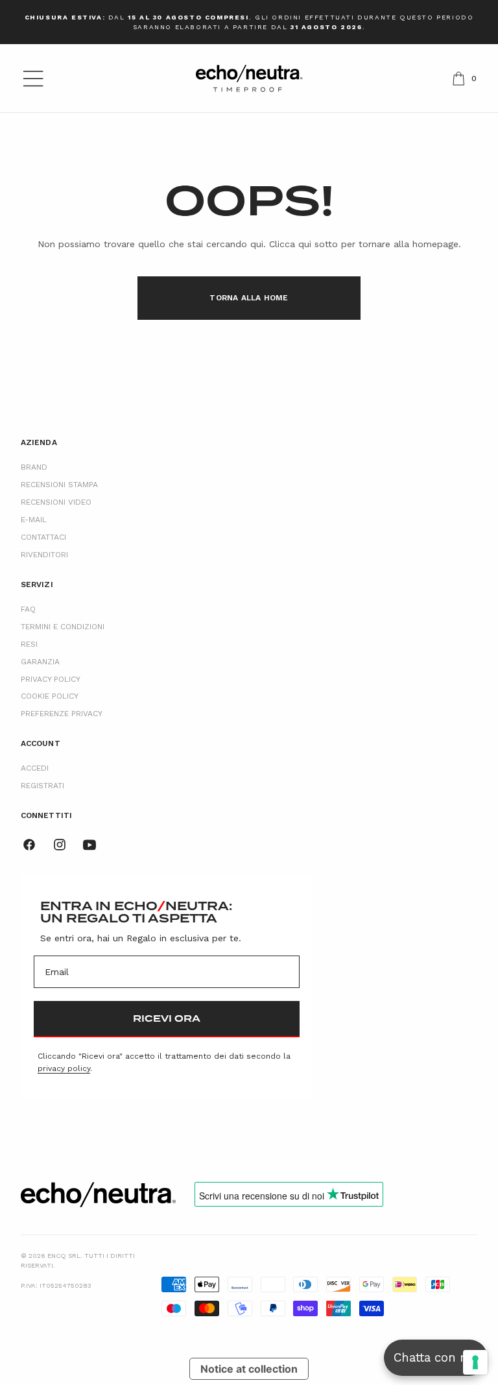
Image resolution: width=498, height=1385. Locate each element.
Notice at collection (249, 1368)
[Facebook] (29, 844)
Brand (34, 467)
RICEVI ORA (166, 1018)
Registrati (42, 785)
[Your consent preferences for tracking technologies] (475, 1362)
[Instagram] (59, 844)
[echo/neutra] (98, 1194)
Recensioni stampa (59, 484)
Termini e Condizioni (62, 626)
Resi (29, 644)
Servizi (37, 584)
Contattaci (43, 537)
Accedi (35, 768)
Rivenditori (44, 554)
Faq (28, 609)
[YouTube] (89, 844)
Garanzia (40, 661)
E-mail (34, 519)
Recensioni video (56, 502)
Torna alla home (248, 297)
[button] (33, 78)
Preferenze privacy (61, 713)
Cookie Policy (49, 696)
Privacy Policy (50, 679)
